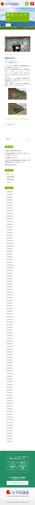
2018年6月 (10, 409)
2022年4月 (10, 308)
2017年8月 (10, 430)
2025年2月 (10, 235)
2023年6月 (10, 278)
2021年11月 (10, 319)
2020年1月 (10, 368)
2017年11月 (10, 422)
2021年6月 (10, 333)
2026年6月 (10, 197)
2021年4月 (10, 335)
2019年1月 (10, 395)
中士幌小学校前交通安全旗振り (13, 150)
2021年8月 (10, 327)
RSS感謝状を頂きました (11, 157)
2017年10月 (10, 425)
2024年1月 (10, 262)
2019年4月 (10, 390)
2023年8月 (10, 273)
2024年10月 (10, 246)
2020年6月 (10, 354)
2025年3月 (10, 232)
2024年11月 (10, 243)
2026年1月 (10, 208)
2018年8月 (10, 403)
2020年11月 (10, 343)
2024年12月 (10, 240)
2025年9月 (10, 219)
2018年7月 (10, 406)
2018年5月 (10, 411)
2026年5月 (10, 200)
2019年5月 (10, 387)
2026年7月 (10, 194)
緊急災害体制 (10, 177)
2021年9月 (10, 324)
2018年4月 (10, 414)
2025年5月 (10, 227)
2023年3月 (10, 286)
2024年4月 (10, 259)
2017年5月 (10, 438)
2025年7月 (10, 221)
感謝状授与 (10, 58)
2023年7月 (10, 276)
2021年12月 (10, 316)
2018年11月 (10, 398)
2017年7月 (10, 433)
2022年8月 (10, 300)
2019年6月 (10, 384)
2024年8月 (10, 251)
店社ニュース (17, 62)
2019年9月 (10, 376)
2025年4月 (10, 229)
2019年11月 (10, 371)
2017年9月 (10, 428)
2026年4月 (10, 202)
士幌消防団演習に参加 (11, 164)
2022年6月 (10, 305)
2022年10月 (10, 295)
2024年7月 (10, 254)
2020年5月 (10, 357)
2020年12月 (10, 341)
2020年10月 (10, 346)
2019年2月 (10, 392)
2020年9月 (10, 349)
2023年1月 (10, 289)
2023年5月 (10, 281)
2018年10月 (10, 400)
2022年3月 (10, 311)
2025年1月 (10, 238)
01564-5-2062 (18, 477)
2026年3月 (10, 205)
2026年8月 (10, 191)
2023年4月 (10, 284)
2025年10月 (10, 216)
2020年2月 (10, 365)
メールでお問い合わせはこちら (17, 483)
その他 (8, 182)
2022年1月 (10, 314)
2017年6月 (10, 436)
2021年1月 (10, 338)
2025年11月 (10, 213)
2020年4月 (10, 360)
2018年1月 (10, 417)
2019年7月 (10, 381)
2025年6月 (10, 224)
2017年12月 (10, 419)
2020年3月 (10, 362)
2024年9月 (10, 248)
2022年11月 (10, 292)
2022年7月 (10, 303)
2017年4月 (10, 441)
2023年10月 (10, 267)
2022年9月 (10, 297)
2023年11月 (10, 265)
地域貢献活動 (11, 62)
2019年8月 (10, 379)
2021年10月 (10, 322)
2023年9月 (10, 270)
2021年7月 (10, 330)
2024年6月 (10, 257)
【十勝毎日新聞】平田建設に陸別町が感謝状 (17, 119)
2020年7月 (10, 352)
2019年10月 (10, 373)
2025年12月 (10, 210)
